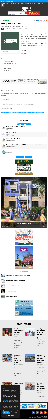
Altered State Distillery (25, 112)
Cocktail (9, 112)
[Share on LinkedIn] (43, 20)
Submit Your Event (20, 157)
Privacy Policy (44, 417)
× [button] (18, 386)
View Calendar (28, 157)
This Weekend (28, 123)
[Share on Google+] (41, 20)
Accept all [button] (6, 412)
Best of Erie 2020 (39, 45)
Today (18, 123)
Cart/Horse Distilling (25, 41)
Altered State (43, 39)
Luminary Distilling (15, 112)
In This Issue (44, 226)
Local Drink (4, 112)
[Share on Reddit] (46, 20)
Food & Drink (6, 20)
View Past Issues (5, 226)
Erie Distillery (33, 41)
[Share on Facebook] (37, 20)
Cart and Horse (33, 112)
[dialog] (10, 401)
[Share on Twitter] (39, 20)
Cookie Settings (9, 410)
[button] (10, 416)
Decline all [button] (14, 412)
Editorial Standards (32, 417)
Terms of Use (39, 417)
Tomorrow (22, 123)
